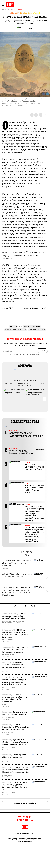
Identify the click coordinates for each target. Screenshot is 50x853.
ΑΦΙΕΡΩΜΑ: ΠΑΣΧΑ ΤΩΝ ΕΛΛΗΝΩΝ (25, 13)
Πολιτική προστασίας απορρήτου (30, 839)
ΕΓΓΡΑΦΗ (42, 351)
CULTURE (11, 9)
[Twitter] (47, 93)
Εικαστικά (19, 9)
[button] (44, 399)
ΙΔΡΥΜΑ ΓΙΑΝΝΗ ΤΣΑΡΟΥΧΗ (15, 330)
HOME (4, 9)
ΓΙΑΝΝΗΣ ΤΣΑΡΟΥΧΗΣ (31, 326)
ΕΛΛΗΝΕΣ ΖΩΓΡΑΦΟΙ (37, 330)
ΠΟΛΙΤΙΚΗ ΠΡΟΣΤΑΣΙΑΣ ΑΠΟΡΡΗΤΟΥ (30, 355)
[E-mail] (40, 115)
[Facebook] (43, 93)
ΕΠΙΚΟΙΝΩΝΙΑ (25, 820)
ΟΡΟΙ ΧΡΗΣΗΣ (12, 355)
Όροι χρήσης (12, 839)
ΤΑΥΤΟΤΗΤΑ (25, 817)
